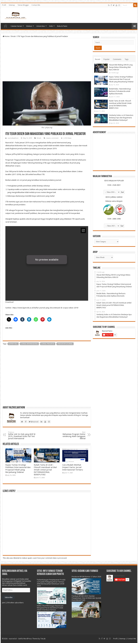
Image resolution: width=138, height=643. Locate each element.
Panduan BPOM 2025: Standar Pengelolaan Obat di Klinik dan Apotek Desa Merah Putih (86, 598)
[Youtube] (116, 5)
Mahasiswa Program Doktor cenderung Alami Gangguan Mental (74, 435)
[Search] (135, 5)
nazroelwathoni (13, 138)
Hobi (51, 26)
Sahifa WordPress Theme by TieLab (32, 639)
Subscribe (8, 597)
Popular (107, 59)
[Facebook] (111, 5)
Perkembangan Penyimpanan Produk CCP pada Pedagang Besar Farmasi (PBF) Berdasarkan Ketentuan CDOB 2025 (51, 583)
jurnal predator (48, 344)
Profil (4, 5)
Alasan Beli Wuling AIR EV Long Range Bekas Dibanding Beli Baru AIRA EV (121, 67)
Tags (126, 59)
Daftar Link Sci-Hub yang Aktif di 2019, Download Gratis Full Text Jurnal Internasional (21, 435)
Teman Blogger (23, 5)
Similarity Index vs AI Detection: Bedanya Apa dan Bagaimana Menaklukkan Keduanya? (121, 117)
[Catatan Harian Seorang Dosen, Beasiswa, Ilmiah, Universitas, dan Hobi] (15, 15)
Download (9, 302)
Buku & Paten (62, 26)
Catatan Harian (16, 26)
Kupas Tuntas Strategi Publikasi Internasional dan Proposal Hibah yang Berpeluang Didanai (18, 468)
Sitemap (12, 5)
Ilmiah (13, 36)
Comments (117, 59)
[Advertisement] (47, 60)
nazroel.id (13, 639)
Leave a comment (52, 138)
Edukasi (29, 26)
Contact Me (36, 5)
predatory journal (65, 344)
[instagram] (119, 5)
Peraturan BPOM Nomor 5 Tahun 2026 (86, 577)
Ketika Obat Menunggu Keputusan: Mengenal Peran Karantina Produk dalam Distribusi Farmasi (50, 608)
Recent (97, 59)
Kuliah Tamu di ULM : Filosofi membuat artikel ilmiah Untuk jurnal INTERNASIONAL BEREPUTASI (45, 470)
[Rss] (109, 5)
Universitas (40, 26)
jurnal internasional (29, 344)
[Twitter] (114, 5)
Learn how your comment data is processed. (50, 558)
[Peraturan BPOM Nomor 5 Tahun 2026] (86, 586)
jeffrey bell (13, 344)
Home (5, 26)
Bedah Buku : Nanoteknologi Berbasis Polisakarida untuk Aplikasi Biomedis (120, 91)
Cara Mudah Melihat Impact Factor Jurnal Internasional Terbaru (72, 467)
